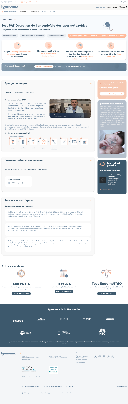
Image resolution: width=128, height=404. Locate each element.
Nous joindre (80, 357)
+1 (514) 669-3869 (10, 2)
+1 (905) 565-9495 (32, 386)
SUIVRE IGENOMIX (48, 12)
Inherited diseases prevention (30, 357)
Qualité (78, 361)
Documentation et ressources (33, 36)
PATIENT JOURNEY (10, 12)
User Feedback (71, 393)
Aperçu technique (9, 36)
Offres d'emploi (80, 362)
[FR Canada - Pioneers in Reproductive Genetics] (10, 7)
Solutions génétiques (55, 356)
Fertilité (24, 356)
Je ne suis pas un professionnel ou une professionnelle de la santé (97, 36)
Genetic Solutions (7, 19)
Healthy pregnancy (27, 359)
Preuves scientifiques (56, 36)
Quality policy (49, 393)
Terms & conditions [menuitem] (60, 393)
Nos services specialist (29, 12)
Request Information (31, 2)
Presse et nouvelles (81, 359)
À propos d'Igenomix (82, 356)
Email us (71, 386)
